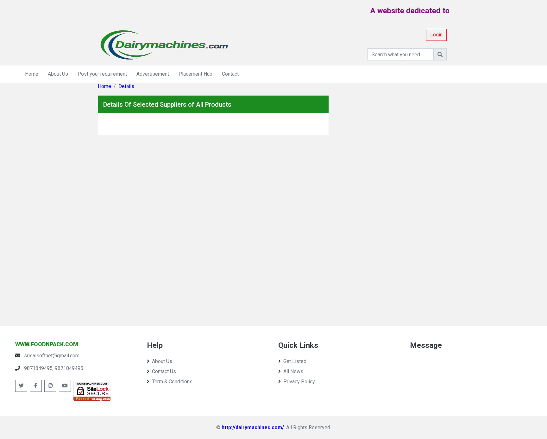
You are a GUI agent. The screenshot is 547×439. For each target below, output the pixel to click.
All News (293, 371)
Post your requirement (102, 74)
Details (126, 86)
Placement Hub (195, 74)
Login (436, 35)
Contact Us (164, 371)
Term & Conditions (172, 382)
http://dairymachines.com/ (253, 427)
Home (31, 74)
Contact (230, 74)
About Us (58, 74)
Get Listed (294, 361)
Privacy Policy (299, 382)
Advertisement (152, 74)
